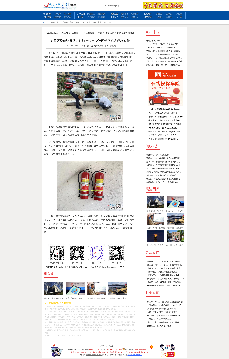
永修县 (159, 17)
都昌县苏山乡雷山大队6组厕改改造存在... (163, 182)
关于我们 (114, 17)
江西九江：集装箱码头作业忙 (159, 326)
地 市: (46, 22)
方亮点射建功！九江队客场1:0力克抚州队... (165, 305)
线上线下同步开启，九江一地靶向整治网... (164, 265)
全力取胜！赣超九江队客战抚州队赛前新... (164, 316)
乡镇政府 (109, 33)
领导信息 (47, 14)
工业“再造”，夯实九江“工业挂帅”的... (161, 48)
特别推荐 (101, 17)
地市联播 (57, 17)
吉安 (105, 22)
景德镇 (65, 22)
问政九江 (91, 14)
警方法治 (67, 17)
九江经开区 (147, 17)
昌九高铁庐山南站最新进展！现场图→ (163, 309)
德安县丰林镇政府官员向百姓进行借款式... (163, 179)
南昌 (53, 22)
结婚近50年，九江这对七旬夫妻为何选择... (163, 51)
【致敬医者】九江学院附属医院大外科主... (164, 275)
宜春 (94, 22)
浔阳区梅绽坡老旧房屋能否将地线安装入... (163, 162)
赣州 (88, 22)
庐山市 (179, 14)
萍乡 (72, 22)
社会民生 (81, 17)
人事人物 (81, 14)
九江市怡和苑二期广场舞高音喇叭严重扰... (163, 165)
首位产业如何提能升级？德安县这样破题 (164, 282)
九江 (59, 22)
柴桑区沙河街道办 (125, 33)
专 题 (179, 17)
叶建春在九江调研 (153, 41)
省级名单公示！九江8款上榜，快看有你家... (164, 58)
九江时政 (57, 14)
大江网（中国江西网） (72, 33)
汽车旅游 (134, 17)
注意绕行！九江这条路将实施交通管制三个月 (165, 279)
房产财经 (124, 17)
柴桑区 (159, 14)
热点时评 (91, 17)
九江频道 (90, 33)
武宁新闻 (124, 14)
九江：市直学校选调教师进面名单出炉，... (163, 54)
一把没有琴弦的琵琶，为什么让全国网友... (164, 286)
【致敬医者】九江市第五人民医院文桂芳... (164, 268)
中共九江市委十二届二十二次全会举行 (162, 44)
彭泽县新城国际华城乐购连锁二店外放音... (163, 172)
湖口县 (169, 17)
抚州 (111, 22)
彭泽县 (169, 14)
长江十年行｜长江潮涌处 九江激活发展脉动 (164, 61)
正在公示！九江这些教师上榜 (159, 319)
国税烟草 (148, 14)
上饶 (99, 22)
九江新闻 (67, 14)
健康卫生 (114, 14)
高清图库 (134, 14)
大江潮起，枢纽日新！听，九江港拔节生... (163, 65)
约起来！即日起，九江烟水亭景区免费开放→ (165, 302)
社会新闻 (152, 293)
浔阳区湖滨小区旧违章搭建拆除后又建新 (163, 169)
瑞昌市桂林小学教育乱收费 (157, 155)
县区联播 (47, 17)
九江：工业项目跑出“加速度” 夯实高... (163, 312)
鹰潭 (83, 22)
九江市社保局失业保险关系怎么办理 (161, 175)
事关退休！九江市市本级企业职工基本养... (164, 262)
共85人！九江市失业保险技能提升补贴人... (164, 322)
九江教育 (101, 14)
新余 (77, 22)
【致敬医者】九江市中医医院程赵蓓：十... (164, 272)
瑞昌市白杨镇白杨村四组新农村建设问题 (163, 158)
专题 (100, 33)
